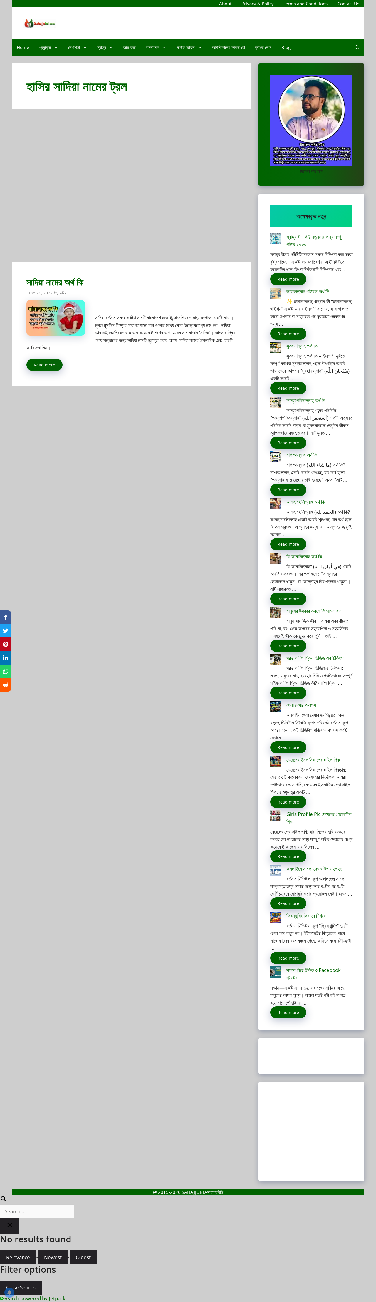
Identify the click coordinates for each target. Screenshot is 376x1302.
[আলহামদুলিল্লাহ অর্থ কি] (275, 504)
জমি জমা (129, 47)
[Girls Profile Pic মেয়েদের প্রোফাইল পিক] (275, 817)
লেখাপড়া (74, 47)
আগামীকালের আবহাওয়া (228, 47)
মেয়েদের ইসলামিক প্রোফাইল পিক (313, 759)
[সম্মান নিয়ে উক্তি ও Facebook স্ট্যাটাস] (275, 973)
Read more (44, 365)
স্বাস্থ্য (101, 47)
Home (23, 47)
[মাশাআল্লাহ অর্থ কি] (275, 457)
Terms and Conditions (306, 3)
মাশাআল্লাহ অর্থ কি (301, 454)
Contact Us (348, 3)
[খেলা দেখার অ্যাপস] (275, 707)
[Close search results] (9, 1226)
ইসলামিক (152, 47)
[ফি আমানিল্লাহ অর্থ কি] (275, 559)
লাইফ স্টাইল (186, 47)
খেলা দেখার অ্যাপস (301, 705)
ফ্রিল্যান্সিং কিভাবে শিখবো (306, 915)
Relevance (18, 1257)
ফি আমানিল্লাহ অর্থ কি (304, 556)
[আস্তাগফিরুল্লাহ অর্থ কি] (275, 403)
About (225, 3)
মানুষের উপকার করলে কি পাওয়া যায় (313, 611)
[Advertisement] (131, 188)
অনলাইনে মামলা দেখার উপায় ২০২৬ (314, 868)
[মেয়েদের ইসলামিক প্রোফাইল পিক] (275, 762)
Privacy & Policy (257, 3)
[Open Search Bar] (357, 47)
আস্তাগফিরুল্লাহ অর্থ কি (305, 400)
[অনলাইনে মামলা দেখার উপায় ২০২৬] (275, 871)
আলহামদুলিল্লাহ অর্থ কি (305, 501)
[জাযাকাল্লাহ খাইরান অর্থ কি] (275, 294)
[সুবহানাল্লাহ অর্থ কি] (275, 348)
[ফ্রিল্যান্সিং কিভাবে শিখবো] (275, 918)
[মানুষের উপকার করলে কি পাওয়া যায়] (275, 613)
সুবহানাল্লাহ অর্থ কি (302, 345)
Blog (286, 47)
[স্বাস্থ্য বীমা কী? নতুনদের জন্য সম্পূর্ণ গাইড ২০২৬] (275, 239)
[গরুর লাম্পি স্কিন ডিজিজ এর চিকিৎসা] (275, 660)
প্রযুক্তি (45, 47)
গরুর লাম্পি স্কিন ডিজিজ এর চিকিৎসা (315, 658)
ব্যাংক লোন (263, 47)
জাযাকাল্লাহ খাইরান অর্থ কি (307, 291)
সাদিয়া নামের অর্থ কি (54, 282)
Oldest (83, 1257)
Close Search (21, 1287)
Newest (53, 1257)
